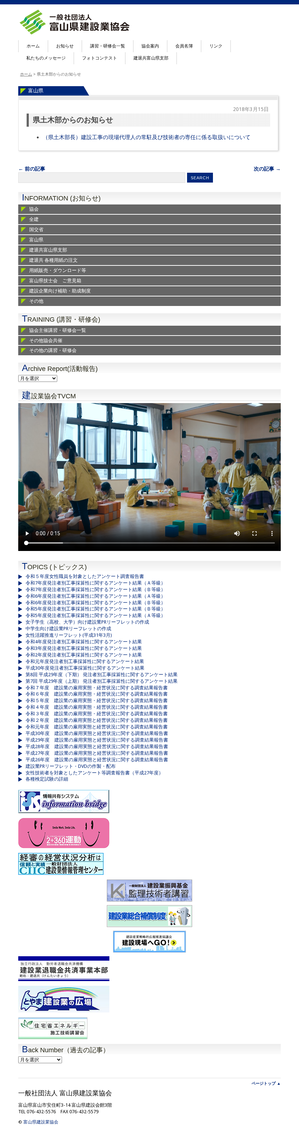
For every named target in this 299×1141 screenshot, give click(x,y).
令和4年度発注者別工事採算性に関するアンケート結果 (84, 641)
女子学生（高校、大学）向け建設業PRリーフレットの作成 (87, 622)
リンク (215, 46)
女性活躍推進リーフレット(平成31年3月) (69, 635)
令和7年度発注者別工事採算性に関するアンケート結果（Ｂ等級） (96, 589)
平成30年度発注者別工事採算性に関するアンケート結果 (85, 668)
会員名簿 (184, 46)
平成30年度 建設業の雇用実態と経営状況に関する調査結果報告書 (97, 733)
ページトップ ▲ (266, 1083)
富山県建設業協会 (40, 1122)
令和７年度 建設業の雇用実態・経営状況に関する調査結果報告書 (97, 687)
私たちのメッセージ (46, 58)
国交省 (36, 229)
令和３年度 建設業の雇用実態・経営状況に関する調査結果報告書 (97, 713)
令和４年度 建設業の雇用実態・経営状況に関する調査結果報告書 (97, 707)
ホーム (33, 46)
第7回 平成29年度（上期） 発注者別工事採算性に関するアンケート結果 (102, 681)
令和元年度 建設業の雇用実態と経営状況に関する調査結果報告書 (97, 727)
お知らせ (65, 46)
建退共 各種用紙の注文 (53, 260)
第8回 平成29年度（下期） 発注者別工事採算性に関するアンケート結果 (102, 674)
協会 (34, 209)
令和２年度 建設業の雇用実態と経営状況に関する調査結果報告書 (97, 720)
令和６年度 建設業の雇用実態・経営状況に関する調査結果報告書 (97, 694)
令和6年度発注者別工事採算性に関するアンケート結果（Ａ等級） (96, 596)
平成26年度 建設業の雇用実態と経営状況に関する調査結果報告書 (97, 759)
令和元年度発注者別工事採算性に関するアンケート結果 (85, 661)
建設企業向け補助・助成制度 (60, 291)
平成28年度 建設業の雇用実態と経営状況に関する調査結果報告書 (97, 746)
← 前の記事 (31, 169)
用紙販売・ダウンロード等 (57, 270)
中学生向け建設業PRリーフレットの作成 (68, 628)
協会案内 (150, 46)
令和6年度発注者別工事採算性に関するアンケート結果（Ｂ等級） (96, 602)
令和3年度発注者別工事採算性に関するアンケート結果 (84, 648)
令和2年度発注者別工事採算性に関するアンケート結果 (84, 655)
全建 (34, 219)
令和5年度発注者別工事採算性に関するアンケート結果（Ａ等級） (96, 615)
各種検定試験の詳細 (47, 779)
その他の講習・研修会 (53, 350)
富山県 (35, 90)
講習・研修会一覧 (107, 46)
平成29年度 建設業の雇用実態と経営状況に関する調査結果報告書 (97, 740)
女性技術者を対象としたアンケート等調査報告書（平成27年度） (94, 773)
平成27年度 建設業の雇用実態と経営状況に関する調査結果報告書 (97, 753)
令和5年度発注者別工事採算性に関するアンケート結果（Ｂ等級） (96, 609)
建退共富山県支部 (150, 58)
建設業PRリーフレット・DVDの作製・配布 (71, 766)
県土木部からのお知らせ (73, 120)
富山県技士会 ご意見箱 (55, 280)
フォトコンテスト (99, 58)
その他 (36, 301)
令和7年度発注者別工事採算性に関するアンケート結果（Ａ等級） (96, 583)
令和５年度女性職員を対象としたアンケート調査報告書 (85, 576)
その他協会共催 (45, 340)
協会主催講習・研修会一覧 (57, 330)
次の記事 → (267, 169)
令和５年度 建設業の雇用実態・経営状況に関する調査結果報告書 (97, 700)
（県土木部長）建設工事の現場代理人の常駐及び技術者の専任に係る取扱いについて (147, 137)
